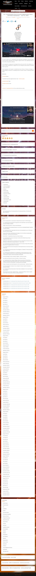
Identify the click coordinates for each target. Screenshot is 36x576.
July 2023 (4, 354)
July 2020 (4, 413)
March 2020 (5, 420)
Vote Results (5, 549)
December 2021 (5, 381)
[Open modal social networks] (15, 21)
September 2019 (5, 431)
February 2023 (5, 361)
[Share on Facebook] (4, 21)
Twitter (16, 8)
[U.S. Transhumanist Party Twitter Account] (5, 138)
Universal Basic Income (7, 199)
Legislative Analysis (6, 527)
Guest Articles (5, 521)
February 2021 (5, 400)
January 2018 (5, 468)
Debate (4, 510)
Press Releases (5, 536)
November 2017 (5, 472)
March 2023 (5, 359)
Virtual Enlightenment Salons (7, 547)
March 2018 (5, 465)
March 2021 (5, 398)
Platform (26, 1)
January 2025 (5, 326)
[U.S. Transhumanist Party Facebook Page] (3, 138)
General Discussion (6, 519)
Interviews (4, 525)
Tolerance (4, 545)
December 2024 (5, 328)
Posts (19, 1)
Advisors (16, 3)
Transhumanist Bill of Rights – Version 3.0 (9, 149)
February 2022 (5, 378)
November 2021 (5, 383)
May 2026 (4, 302)
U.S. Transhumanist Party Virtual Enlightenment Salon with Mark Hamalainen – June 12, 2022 (18, 15)
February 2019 (5, 444)
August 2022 (5, 370)
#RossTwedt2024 (6, 212)
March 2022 (5, 376)
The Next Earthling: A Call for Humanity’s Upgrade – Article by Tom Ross (14, 256)
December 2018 (5, 448)
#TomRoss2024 (28, 211)
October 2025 (5, 313)
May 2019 (4, 439)
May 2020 (4, 417)
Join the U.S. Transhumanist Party (7, 88)
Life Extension (5, 184)
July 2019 (4, 435)
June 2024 (4, 339)
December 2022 (5, 365)
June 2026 (4, 300)
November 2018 (5, 450)
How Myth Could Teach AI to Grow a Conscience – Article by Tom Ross (14, 258)
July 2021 (4, 391)
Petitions (4, 530)
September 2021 (5, 387)
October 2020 (5, 407)
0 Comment (28, 17)
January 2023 (5, 363)
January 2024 (5, 346)
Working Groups (5, 551)
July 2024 (4, 337)
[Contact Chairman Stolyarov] (12, 138)
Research (4, 538)
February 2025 (5, 324)
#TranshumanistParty (14, 211)
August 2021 (5, 389)
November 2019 (5, 428)
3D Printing (5, 195)
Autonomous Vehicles (6, 193)
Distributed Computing (6, 514)
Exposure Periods (6, 516)
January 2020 (5, 424)
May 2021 (4, 394)
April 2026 (4, 304)
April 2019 (4, 441)
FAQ (29, 3)
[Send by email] (12, 21)
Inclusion (4, 523)
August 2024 (5, 335)
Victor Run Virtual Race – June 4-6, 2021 (9, 557)
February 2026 (5, 306)
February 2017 (5, 489)
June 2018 (4, 459)
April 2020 (4, 418)
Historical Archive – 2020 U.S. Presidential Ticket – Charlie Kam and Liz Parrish (15, 562)
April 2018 (4, 463)
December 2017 (5, 470)
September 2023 (5, 350)
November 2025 (5, 311)
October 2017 (5, 474)
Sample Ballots (5, 540)
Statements (5, 543)
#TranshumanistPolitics (22, 211)
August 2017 (5, 478)
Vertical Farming (6, 198)
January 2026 (5, 307)
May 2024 (4, 341)
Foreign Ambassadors (6, 517)
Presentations (5, 534)
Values (22, 1)
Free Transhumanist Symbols (7, 160)
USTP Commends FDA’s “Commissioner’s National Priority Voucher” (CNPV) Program (17, 220)
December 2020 (5, 404)
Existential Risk (5, 201)
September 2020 (5, 409)
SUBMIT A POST (5, 171)
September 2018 (5, 454)
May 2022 (4, 374)
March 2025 (5, 322)
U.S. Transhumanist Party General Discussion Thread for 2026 (19, 281)
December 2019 (5, 426)
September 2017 (5, 476)
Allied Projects (5, 503)
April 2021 (4, 396)
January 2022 (5, 380)
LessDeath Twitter (5, 83)
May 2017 (4, 483)
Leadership (31, 1)
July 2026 (4, 298)
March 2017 (5, 487)
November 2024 (5, 330)
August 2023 (5, 352)
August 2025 (5, 317)
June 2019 (4, 437)
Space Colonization (6, 187)
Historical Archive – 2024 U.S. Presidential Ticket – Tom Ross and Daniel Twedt (16, 567)
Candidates (21, 3)
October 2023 (5, 348)
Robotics (4, 189)
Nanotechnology (6, 192)
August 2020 (5, 411)
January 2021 (5, 402)
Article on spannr (21, 78)
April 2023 (4, 357)
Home (16, 1)
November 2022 (5, 367)
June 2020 (4, 415)
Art (3, 506)
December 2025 (5, 309)
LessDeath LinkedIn (5, 81)
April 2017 (4, 485)
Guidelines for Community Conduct (8, 166)
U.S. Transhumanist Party (19, 17)
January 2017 (5, 491)
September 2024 (5, 333)
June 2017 (4, 481)
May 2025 (4, 320)
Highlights (26, 3)
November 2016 (5, 494)
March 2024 (5, 343)
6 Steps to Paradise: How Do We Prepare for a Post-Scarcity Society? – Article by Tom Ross (17, 264)
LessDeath (4, 76)
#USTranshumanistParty (7, 211)
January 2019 (5, 446)
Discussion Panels (6, 512)
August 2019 (5, 433)
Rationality (5, 202)
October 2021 (5, 385)
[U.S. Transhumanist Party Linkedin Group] (7, 138)
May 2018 (4, 461)
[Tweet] (8, 21)
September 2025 (5, 315)
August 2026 (5, 296)
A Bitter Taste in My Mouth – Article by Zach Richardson (12, 225)
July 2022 (4, 372)
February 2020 (5, 422)
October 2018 (5, 452)
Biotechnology (5, 190)
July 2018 (4, 457)
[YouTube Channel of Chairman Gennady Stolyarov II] (9, 138)
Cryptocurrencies (6, 196)
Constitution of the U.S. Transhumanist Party (10, 144)
